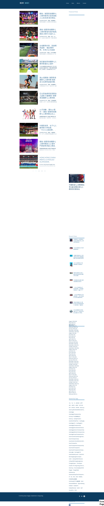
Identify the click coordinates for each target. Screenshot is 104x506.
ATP (70, 407)
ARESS (73, 405)
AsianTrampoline (73, 443)
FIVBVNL (80, 476)
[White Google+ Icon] (82, 496)
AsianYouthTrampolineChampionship (76, 450)
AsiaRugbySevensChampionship (76, 430)
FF (69, 476)
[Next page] (45, 171)
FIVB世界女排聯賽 (73, 479)
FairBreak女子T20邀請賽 (74, 481)
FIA (71, 476)
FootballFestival (72, 488)
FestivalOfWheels (73, 483)
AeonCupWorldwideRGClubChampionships (76, 409)
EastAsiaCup (72, 472)
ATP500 (77, 407)
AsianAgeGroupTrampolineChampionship (76, 434)
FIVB (77, 476)
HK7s (75, 490)
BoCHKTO (81, 454)
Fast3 (82, 481)
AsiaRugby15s (72, 423)
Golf (81, 488)
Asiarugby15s (77, 452)
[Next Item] (82, 178)
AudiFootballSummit (74, 454)
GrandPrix (71, 490)
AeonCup (82, 407)
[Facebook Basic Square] (70, 505)
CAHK (70, 459)
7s (74, 403)
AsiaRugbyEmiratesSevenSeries (76, 427)
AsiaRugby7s (79, 423)
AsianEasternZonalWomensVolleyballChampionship (76, 441)
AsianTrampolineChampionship (76, 445)
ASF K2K (81, 405)
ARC (70, 405)
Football (71, 485)
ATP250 (73, 407)
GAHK (78, 488)
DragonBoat (76, 470)
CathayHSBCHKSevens (77, 459)
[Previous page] (33, 171)
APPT (81, 403)
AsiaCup (71, 418)
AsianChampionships (74, 438)
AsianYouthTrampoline (74, 447)
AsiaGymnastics (77, 418)
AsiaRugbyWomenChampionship (76, 432)
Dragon (70, 470)
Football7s (76, 485)
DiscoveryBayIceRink (79, 468)
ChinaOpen (79, 463)
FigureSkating (81, 483)
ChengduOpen (72, 463)
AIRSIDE (77, 403)
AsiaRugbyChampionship (75, 425)
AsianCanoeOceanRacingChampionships (76, 436)
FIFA (74, 476)
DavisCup (71, 468)
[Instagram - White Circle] (84, 496)
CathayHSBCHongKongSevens (76, 461)
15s (72, 403)
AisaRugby (71, 412)
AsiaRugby (81, 421)
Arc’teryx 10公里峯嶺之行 (74, 416)
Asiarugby (71, 452)
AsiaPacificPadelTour (74, 421)
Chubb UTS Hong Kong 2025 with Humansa (76, 465)
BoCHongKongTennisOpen (75, 456)
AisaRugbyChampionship (75, 414)
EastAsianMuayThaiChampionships (76, 474)
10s (70, 403)
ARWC (76, 405)
